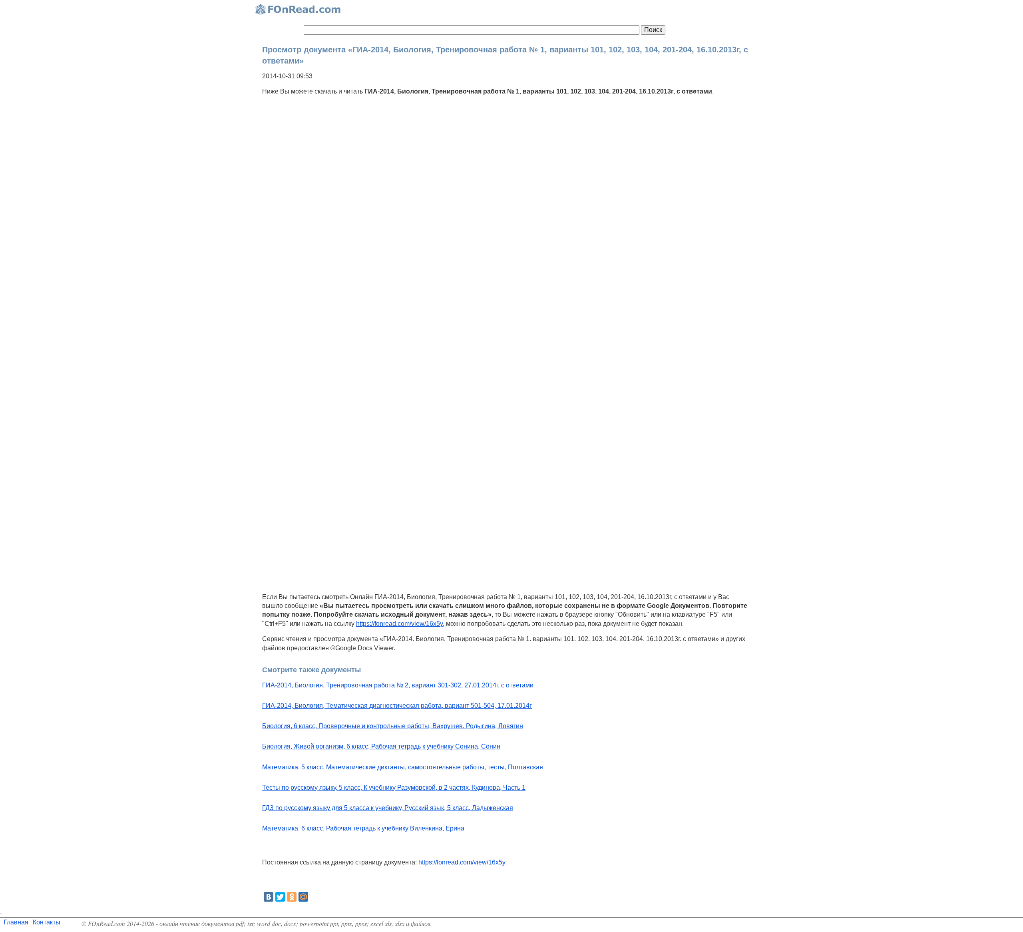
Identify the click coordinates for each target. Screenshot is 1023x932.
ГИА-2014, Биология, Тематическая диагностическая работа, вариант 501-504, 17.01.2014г (397, 705)
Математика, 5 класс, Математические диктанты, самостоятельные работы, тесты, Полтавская (402, 767)
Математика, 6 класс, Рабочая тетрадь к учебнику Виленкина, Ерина (363, 828)
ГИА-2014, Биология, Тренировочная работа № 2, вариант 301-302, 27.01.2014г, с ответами (397, 685)
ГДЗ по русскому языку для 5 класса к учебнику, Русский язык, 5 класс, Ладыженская (387, 808)
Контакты (46, 922)
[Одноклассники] (292, 897)
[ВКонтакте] (268, 897)
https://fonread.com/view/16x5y (399, 623)
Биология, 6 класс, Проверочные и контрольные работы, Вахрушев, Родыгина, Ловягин (392, 726)
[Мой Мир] (303, 897)
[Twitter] (280, 897)
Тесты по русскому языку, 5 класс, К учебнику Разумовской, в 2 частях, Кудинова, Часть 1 (393, 787)
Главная (16, 922)
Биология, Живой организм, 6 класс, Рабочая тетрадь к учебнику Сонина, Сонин (381, 746)
